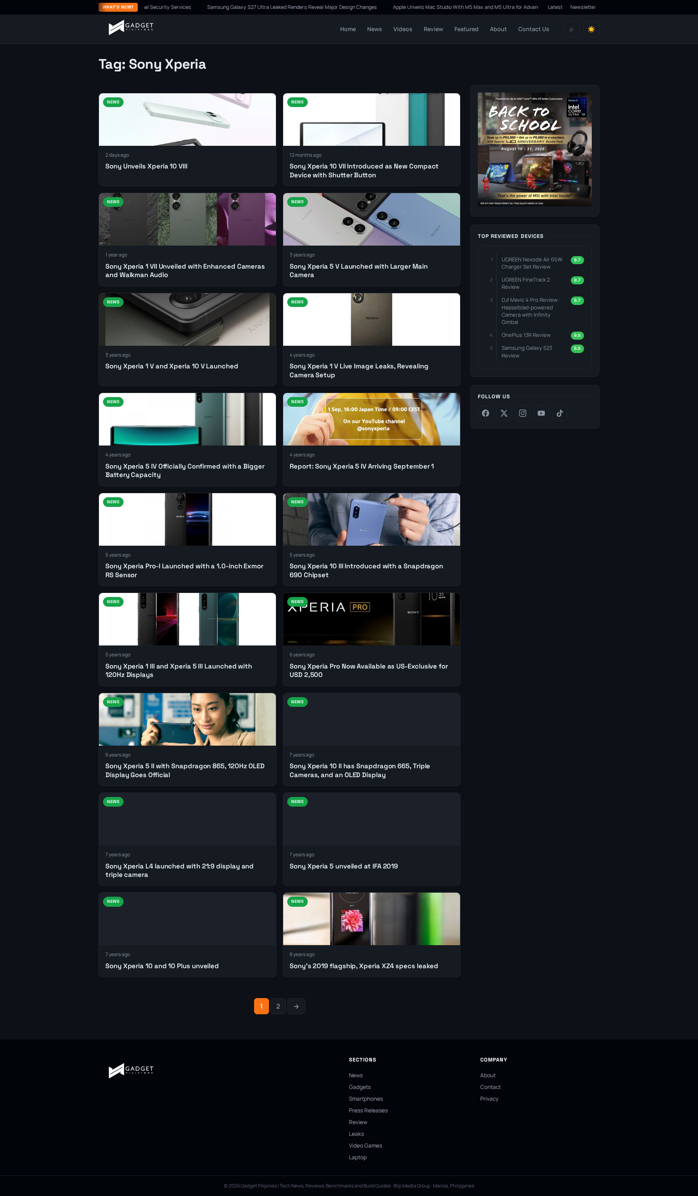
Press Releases (368, 1110)
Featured (466, 29)
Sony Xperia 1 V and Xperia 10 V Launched (171, 366)
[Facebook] (485, 413)
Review (433, 29)
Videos (402, 29)
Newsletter (583, 7)
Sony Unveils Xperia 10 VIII (147, 166)
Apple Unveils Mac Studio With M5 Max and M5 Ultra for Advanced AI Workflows (439, 7)
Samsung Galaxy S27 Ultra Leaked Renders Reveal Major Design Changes (246, 7)
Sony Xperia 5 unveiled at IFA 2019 (344, 866)
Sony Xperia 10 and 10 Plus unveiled (162, 966)
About (498, 29)
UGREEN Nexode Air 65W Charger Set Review (532, 263)
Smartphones (366, 1098)
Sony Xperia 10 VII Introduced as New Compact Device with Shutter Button (364, 170)
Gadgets (360, 1087)
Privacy (489, 1098)
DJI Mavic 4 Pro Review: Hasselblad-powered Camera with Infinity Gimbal (530, 311)
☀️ (591, 29)
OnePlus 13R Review (526, 334)
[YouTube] (541, 413)
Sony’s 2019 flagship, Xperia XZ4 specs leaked (364, 966)
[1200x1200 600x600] (535, 204)
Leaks (356, 1133)
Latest (555, 7)
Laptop (358, 1157)
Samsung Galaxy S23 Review (527, 351)
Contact (490, 1087)
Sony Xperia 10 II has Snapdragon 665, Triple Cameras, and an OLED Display (360, 770)
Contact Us (533, 29)
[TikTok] (560, 413)
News (374, 29)
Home (348, 29)
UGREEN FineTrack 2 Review (526, 283)
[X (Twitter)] (504, 413)
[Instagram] (522, 413)
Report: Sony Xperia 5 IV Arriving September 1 (362, 466)
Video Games (365, 1145)
